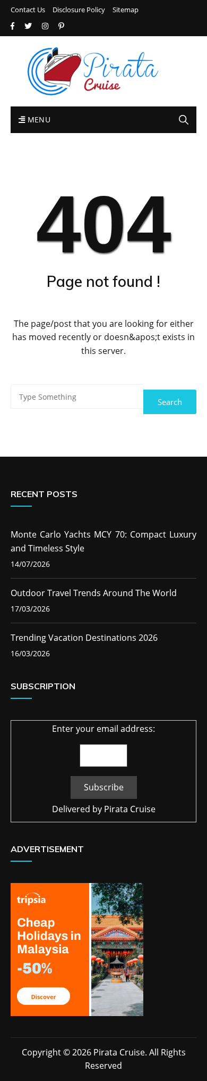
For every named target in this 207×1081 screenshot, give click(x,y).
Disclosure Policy (79, 9)
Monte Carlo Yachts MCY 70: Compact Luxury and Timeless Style (103, 541)
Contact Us (28, 9)
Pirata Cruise (130, 809)
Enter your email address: (103, 729)
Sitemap (126, 9)
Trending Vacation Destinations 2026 (84, 637)
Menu (37, 119)
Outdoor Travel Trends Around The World (94, 593)
